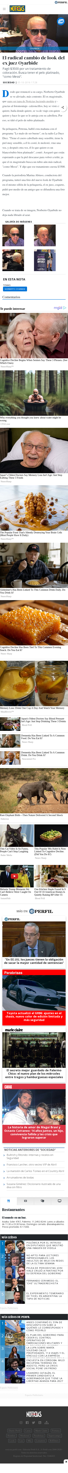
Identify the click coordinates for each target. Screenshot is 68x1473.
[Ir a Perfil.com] (61, 2)
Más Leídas (9, 1237)
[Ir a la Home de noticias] (34, 1414)
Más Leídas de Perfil (16, 1317)
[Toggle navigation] (5, 9)
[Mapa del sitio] (47, 1422)
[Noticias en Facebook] (27, 1422)
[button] (63, 107)
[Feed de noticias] (39, 1422)
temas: (7, 285)
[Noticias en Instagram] (21, 1422)
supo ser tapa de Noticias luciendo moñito (30, 101)
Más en (22, 911)
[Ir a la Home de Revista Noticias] (16, 8)
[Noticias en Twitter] (33, 1422)
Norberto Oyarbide (15, 289)
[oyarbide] (17, 235)
